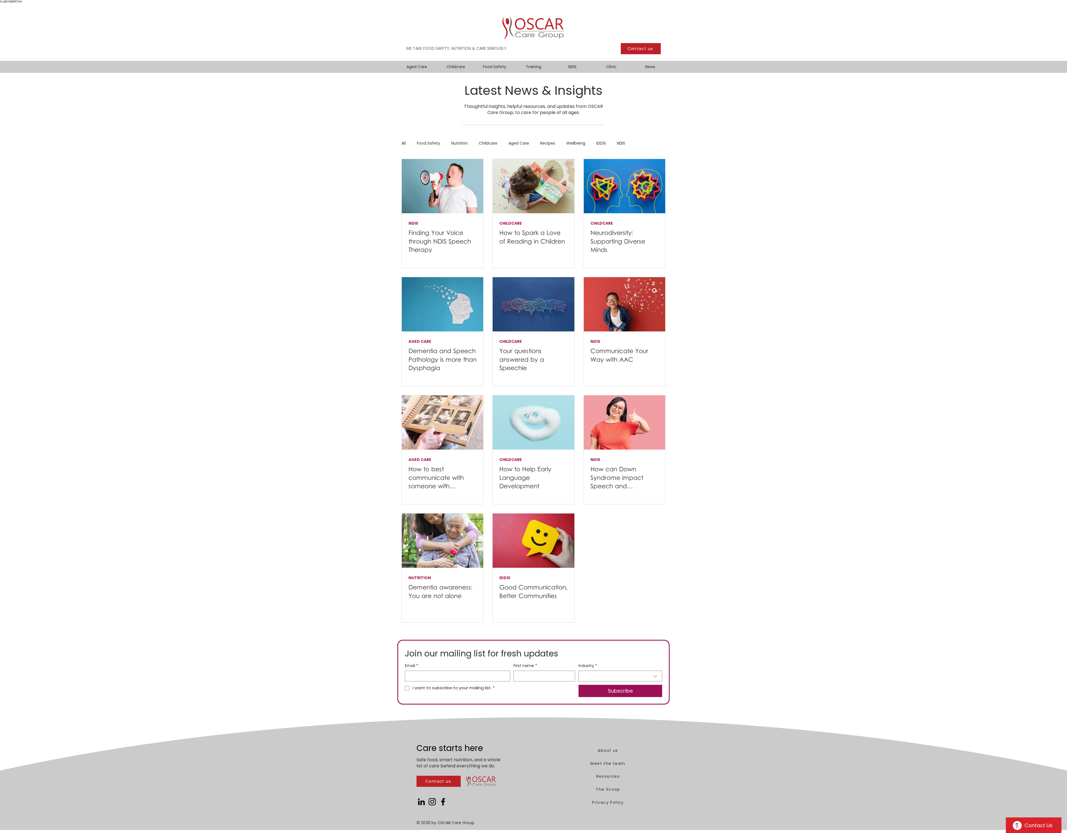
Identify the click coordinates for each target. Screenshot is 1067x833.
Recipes (547, 143)
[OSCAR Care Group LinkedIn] (421, 802)
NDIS (621, 143)
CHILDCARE (510, 223)
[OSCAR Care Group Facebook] (443, 802)
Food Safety (428, 143)
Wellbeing (575, 143)
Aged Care (518, 143)
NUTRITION (419, 578)
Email (411, 665)
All (404, 143)
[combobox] (620, 676)
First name (525, 665)
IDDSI (601, 143)
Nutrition (459, 143)
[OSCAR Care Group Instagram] (432, 802)
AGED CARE (419, 341)
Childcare (488, 143)
